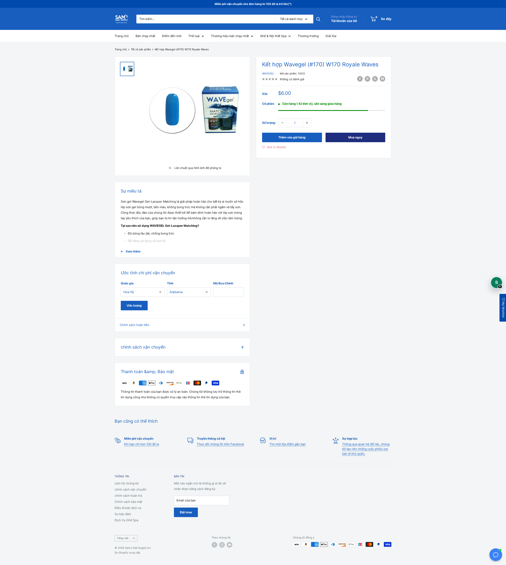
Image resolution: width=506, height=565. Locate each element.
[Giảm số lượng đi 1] (282, 123)
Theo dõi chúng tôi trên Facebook (220, 444)
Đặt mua (186, 512)
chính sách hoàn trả (128, 495)
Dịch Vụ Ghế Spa (126, 520)
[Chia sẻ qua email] (382, 79)
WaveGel (268, 73)
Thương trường (308, 36)
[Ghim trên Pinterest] (367, 79)
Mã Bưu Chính (223, 283)
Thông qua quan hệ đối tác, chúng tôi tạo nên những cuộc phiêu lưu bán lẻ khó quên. (366, 448)
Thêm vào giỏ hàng (292, 137)
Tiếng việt (122, 538)
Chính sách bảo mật (128, 502)
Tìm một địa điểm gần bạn (287, 444)
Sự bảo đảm (123, 514)
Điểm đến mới (171, 36)
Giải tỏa (331, 36)
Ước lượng (134, 305)
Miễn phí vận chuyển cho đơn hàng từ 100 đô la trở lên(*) (253, 4)
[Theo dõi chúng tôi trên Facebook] (214, 545)
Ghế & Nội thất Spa (273, 36)
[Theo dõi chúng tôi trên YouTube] (229, 545)
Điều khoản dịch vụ (128, 508)
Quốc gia (127, 283)
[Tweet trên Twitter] (375, 79)
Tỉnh (170, 283)
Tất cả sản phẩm (141, 49)
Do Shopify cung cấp (127, 552)
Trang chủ (122, 36)
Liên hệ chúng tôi (127, 483)
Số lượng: (269, 123)
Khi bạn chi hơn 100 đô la (141, 444)
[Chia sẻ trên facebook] (360, 79)
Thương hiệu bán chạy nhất (230, 36)
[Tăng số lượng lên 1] (307, 123)
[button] (274, 147)
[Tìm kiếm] (318, 19)
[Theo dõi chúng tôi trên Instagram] (222, 545)
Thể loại (194, 36)
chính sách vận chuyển (130, 489)
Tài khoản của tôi (344, 21)
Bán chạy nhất (145, 36)
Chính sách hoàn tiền (134, 325)
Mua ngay (355, 137)
